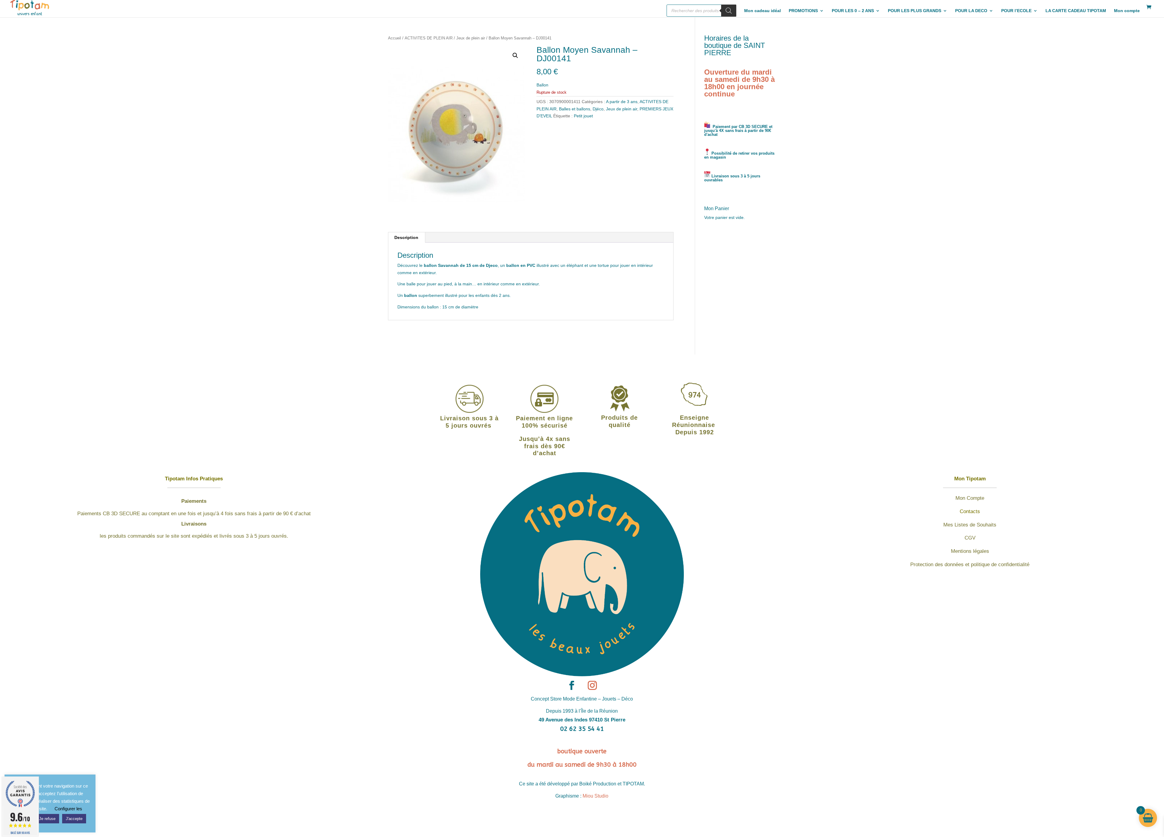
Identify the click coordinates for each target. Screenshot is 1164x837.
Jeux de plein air (470, 38)
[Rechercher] (728, 11)
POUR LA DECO (971, 10)
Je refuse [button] (47, 818)
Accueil (394, 38)
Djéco (598, 108)
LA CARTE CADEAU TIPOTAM (1075, 10)
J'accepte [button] (74, 818)
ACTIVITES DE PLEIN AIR (429, 38)
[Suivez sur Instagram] (592, 685)
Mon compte (1127, 10)
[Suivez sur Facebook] (572, 685)
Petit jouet (583, 115)
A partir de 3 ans (621, 101)
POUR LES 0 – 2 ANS (853, 10)
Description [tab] (406, 237)
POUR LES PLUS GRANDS (914, 10)
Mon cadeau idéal (762, 10)
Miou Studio (595, 795)
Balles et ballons (574, 108)
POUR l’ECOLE (1016, 10)
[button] (515, 55)
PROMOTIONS (803, 10)
